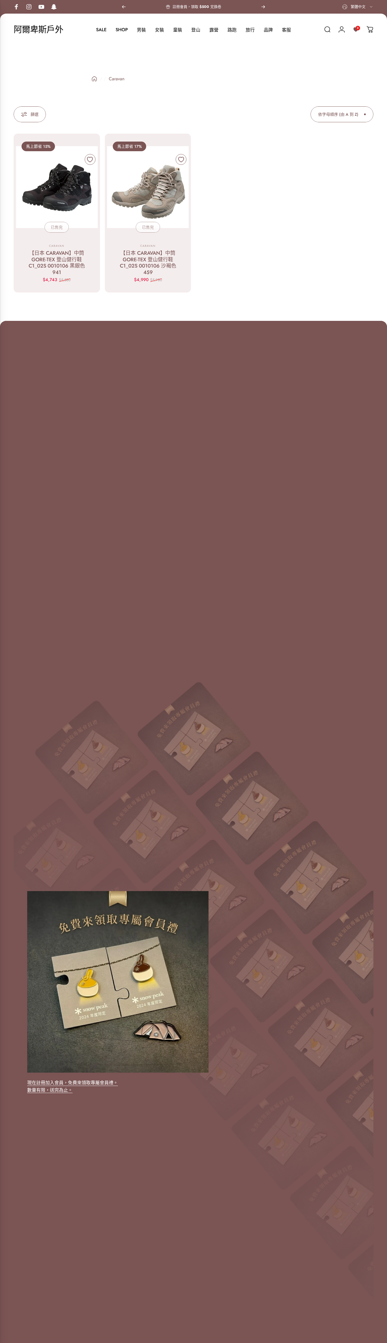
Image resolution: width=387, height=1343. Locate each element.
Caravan (56, 246)
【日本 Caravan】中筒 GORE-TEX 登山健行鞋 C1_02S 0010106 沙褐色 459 (148, 262)
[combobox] (357, 7)
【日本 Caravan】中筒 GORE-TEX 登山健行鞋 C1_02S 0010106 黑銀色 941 (57, 262)
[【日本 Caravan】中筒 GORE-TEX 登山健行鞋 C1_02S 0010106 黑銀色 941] (57, 187)
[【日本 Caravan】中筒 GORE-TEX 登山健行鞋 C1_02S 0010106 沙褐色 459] (148, 187)
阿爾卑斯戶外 (38, 29)
